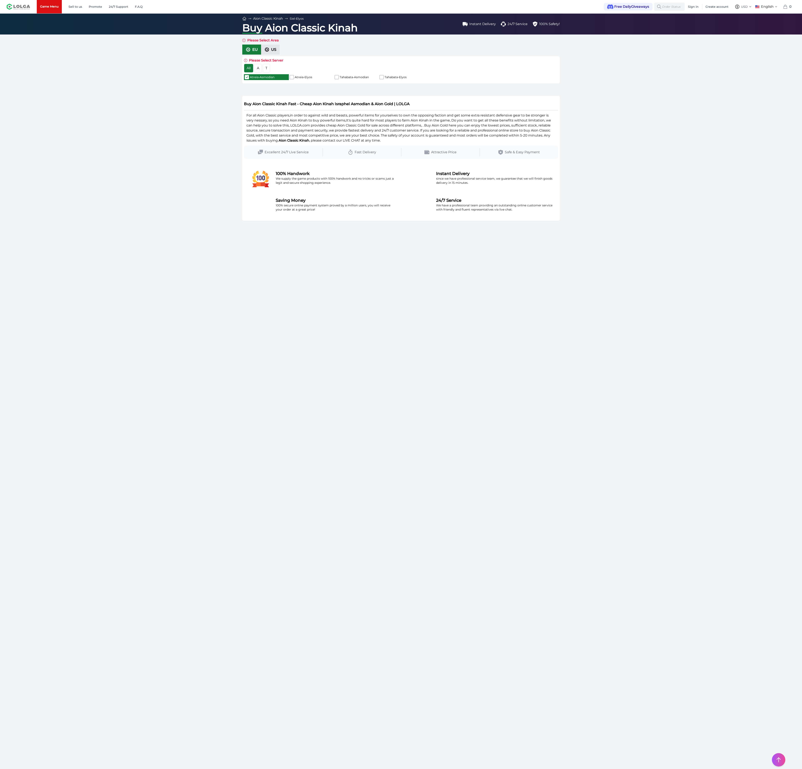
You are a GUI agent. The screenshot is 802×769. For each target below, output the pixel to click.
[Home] (244, 19)
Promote (95, 7)
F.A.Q (139, 7)
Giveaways (631, 7)
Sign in (693, 7)
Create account (717, 7)
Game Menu (49, 6)
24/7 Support (118, 7)
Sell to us (75, 7)
